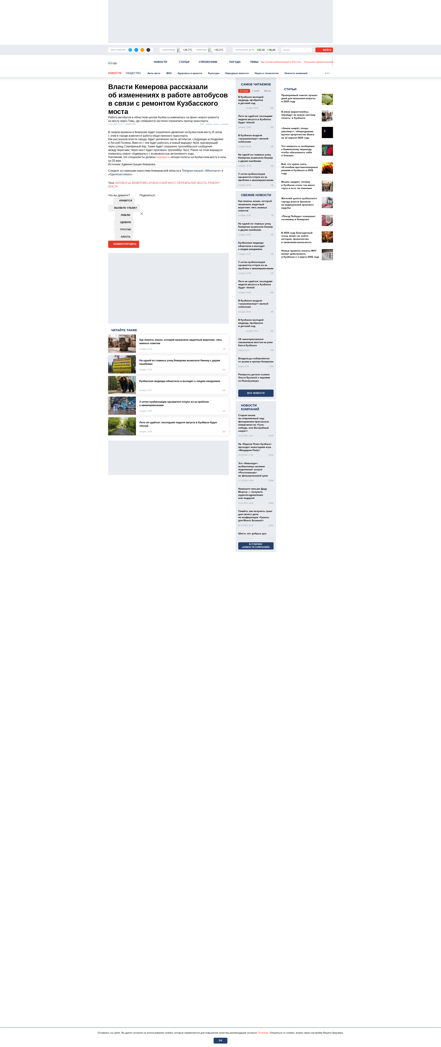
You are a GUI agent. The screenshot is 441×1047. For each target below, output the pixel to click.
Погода (235, 61)
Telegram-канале (192, 170)
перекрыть (163, 157)
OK (220, 1040)
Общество (133, 73)
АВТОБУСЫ (123, 182)
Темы (254, 61)
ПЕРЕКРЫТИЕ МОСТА (192, 182)
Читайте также (124, 330)
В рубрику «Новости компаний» (256, 545)
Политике (263, 1032)
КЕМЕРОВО (139, 182)
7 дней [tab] (255, 91)
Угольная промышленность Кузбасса (286, 61)
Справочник (208, 61)
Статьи (184, 61)
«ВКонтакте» (212, 170)
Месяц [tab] (267, 91)
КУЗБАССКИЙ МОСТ (162, 182)
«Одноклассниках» (120, 174)
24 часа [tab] (244, 91)
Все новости (256, 393)
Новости (160, 61)
